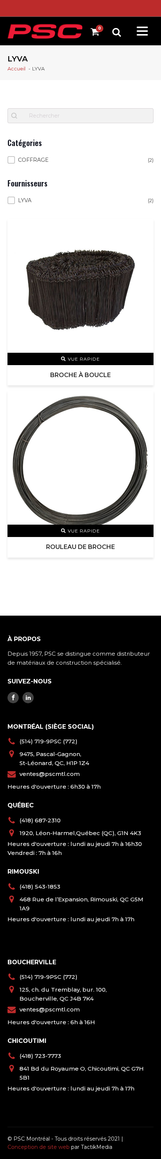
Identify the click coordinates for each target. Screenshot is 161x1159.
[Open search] (116, 32)
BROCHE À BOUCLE (80, 375)
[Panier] (96, 33)
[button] (80, 160)
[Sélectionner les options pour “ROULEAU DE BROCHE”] (143, 401)
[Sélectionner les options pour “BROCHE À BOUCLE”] (143, 229)
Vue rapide (84, 359)
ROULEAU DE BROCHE (80, 546)
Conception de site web (38, 1147)
